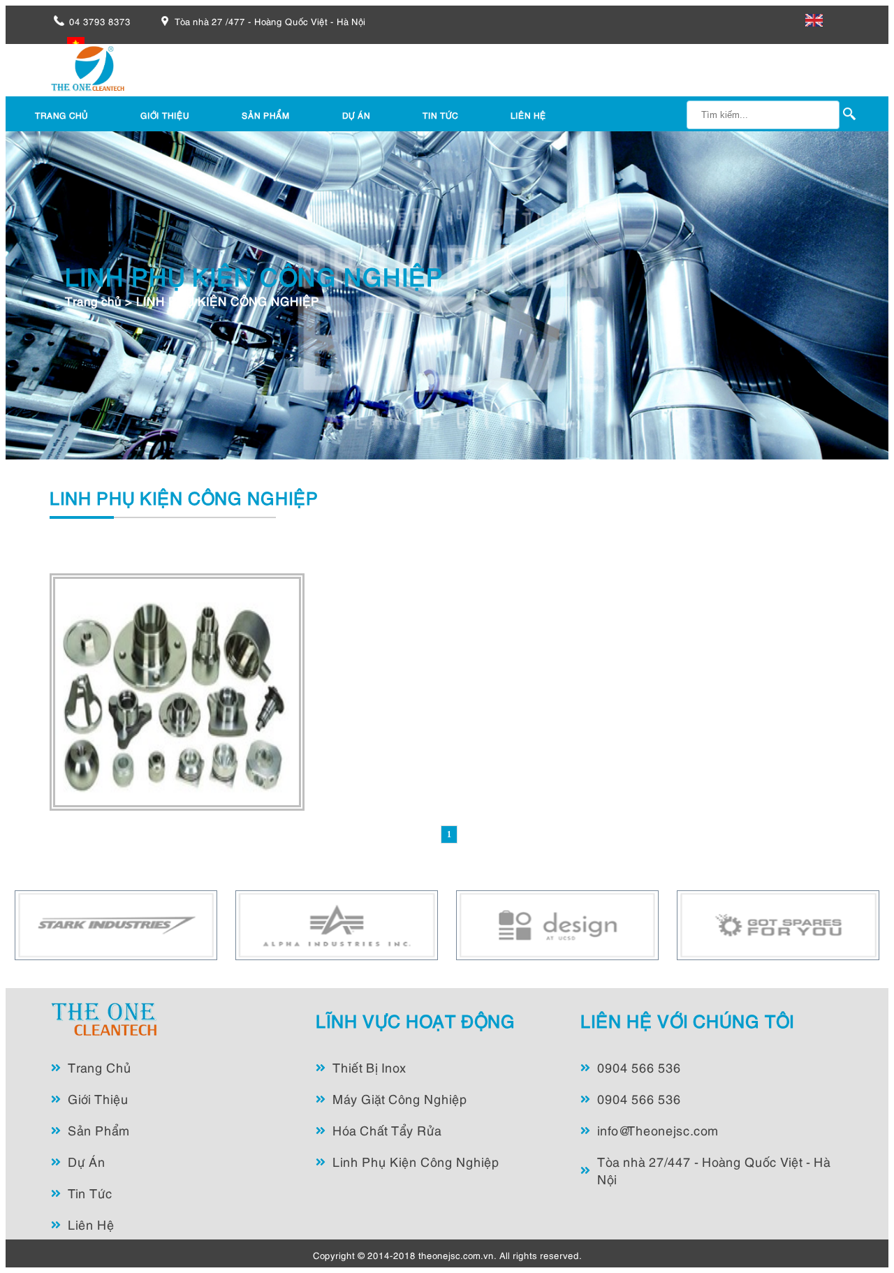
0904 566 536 (639, 1066)
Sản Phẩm (99, 1129)
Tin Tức (90, 1192)
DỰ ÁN (356, 115)
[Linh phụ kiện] (177, 806)
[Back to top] (855, 1234)
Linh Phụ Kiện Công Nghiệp (415, 1161)
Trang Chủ (99, 1066)
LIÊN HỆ (528, 115)
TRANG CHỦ (61, 115)
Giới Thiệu (98, 1098)
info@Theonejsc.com (658, 1129)
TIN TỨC (440, 115)
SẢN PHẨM (266, 115)
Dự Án (86, 1161)
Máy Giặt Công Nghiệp (399, 1098)
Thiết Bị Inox (369, 1066)
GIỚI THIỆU (164, 115)
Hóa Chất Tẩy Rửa (386, 1129)
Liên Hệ (91, 1223)
